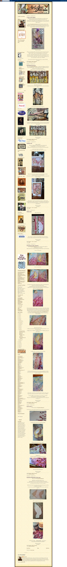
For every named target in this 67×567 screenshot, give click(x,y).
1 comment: (35, 241)
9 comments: (35, 61)
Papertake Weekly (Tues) (21, 278)
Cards (18, 365)
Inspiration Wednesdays (21, 383)
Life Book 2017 (20, 385)
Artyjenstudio (19, 362)
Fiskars (18, 372)
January (20, 340)
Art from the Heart (20, 297)
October (20, 322)
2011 (19, 344)
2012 (19, 343)
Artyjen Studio (19, 361)
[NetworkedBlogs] (21, 235)
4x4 (18, 358)
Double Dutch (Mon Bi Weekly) (22, 275)
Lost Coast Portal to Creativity (21, 277)
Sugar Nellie (19, 402)
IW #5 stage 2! (21, 336)
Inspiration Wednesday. (34, 66)
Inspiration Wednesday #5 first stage (33, 477)
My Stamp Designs (20, 389)
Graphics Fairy (19, 376)
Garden (19, 375)
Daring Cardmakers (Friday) (21, 274)
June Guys (19, 384)
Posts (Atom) (32, 550)
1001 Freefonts (19, 307)
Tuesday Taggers (20, 283)
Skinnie (19, 399)
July (20, 325)
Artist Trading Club (20, 360)
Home (38, 548)
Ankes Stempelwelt (21, 61)
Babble (18, 364)
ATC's (18, 363)
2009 (19, 346)
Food (18, 374)
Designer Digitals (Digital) (21, 299)
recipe (18, 394)
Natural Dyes (19, 390)
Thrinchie (19, 406)
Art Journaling (19, 359)
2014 (19, 341)
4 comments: (35, 207)
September (20, 323)
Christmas (19, 366)
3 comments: (35, 139)
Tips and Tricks (20, 407)
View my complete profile (21, 561)
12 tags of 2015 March (31, 17)
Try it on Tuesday (20, 408)
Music (18, 388)
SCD (18, 397)
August (20, 324)
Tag (18, 404)
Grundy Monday (20, 378)
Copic (18, 369)
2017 (19, 317)
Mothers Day (20, 333)
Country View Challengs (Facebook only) (21, 273)
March (20, 329)
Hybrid (19, 380)
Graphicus (19, 377)
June (20, 326)
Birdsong (24, 62)
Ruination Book (20, 395)
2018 (19, 316)
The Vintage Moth (20, 310)
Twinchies (19, 409)
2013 (19, 342)
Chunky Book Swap (20, 367)
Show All (25, 90)
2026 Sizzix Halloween (21, 68)
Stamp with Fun (20, 400)
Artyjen (25, 556)
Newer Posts (28, 548)
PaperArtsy (20, 70)
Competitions (19, 368)
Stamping (19, 401)
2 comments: (35, 473)
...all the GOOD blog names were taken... (21, 77)
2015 (19, 319)
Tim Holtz (20, 67)
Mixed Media (19, 386)
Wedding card (21, 332)
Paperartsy (19, 300)
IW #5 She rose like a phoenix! (21, 335)
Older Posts (47, 548)
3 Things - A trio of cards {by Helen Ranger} (24, 72)
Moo (18, 387)
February (20, 339)
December (20, 320)
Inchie (18, 381)
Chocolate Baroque (20, 298)
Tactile (18, 403)
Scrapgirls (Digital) (20, 301)
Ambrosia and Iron (21, 83)
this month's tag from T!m (33, 24)
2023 (19, 314)
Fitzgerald (19, 373)
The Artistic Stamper (20, 304)
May (20, 327)
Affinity (19, 308)
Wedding (19, 410)
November (20, 321)
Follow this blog (22, 236)
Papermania (19, 392)
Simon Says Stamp (20, 302)
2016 (19, 318)
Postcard (19, 393)
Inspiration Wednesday (20, 382)
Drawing (19, 371)
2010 (19, 345)
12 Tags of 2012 (20, 356)
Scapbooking (19, 396)
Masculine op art (24, 85)
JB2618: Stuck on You (24, 79)
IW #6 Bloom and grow (22, 331)
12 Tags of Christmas (20, 357)
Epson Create (19, 309)
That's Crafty (19, 303)
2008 (19, 347)
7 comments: (35, 402)
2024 (19, 313)
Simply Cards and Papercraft (21, 398)
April (20, 328)
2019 (19, 315)
